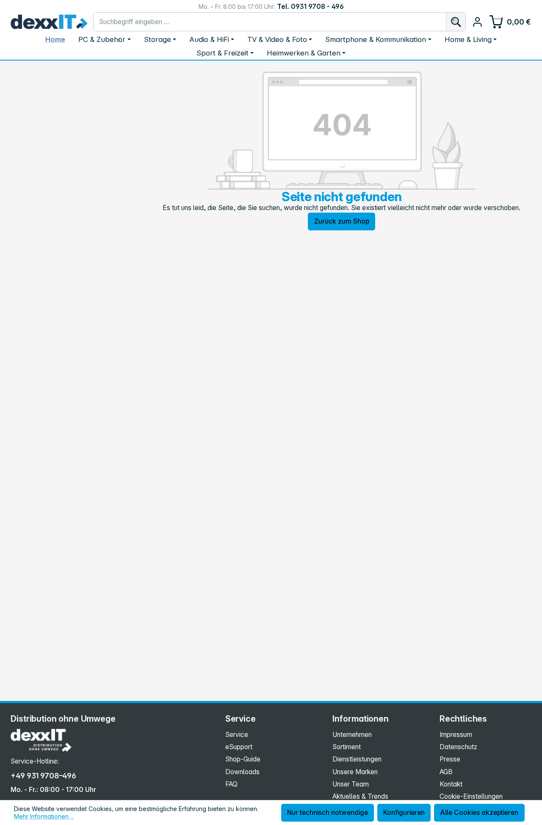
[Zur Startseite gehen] (49, 21)
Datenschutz (458, 747)
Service (236, 735)
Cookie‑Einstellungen (471, 796)
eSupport (238, 747)
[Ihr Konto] (477, 22)
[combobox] (270, 22)
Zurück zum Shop (341, 221)
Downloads (242, 772)
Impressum (456, 735)
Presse (450, 759)
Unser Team (350, 784)
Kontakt (451, 784)
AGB (446, 772)
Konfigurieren (404, 812)
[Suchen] (456, 22)
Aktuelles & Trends (360, 796)
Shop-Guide (242, 759)
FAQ (231, 784)
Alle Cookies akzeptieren (479, 812)
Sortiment (346, 747)
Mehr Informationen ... (44, 816)
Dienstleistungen (357, 759)
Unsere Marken (355, 772)
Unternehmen (352, 735)
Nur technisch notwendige (327, 812)
